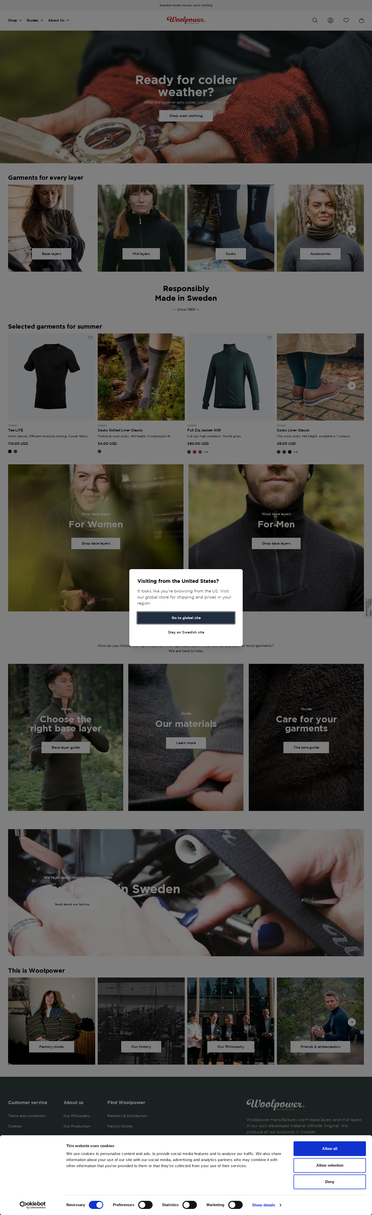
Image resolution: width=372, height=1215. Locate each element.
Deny (329, 1182)
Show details (263, 1205)
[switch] (145, 1205)
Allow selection (329, 1165)
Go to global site (186, 618)
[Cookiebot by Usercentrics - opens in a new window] (33, 1205)
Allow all (329, 1148)
